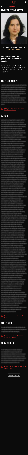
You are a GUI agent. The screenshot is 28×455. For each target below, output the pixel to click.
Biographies (12, 6)
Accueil (3, 6)
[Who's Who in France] (14, 2)
